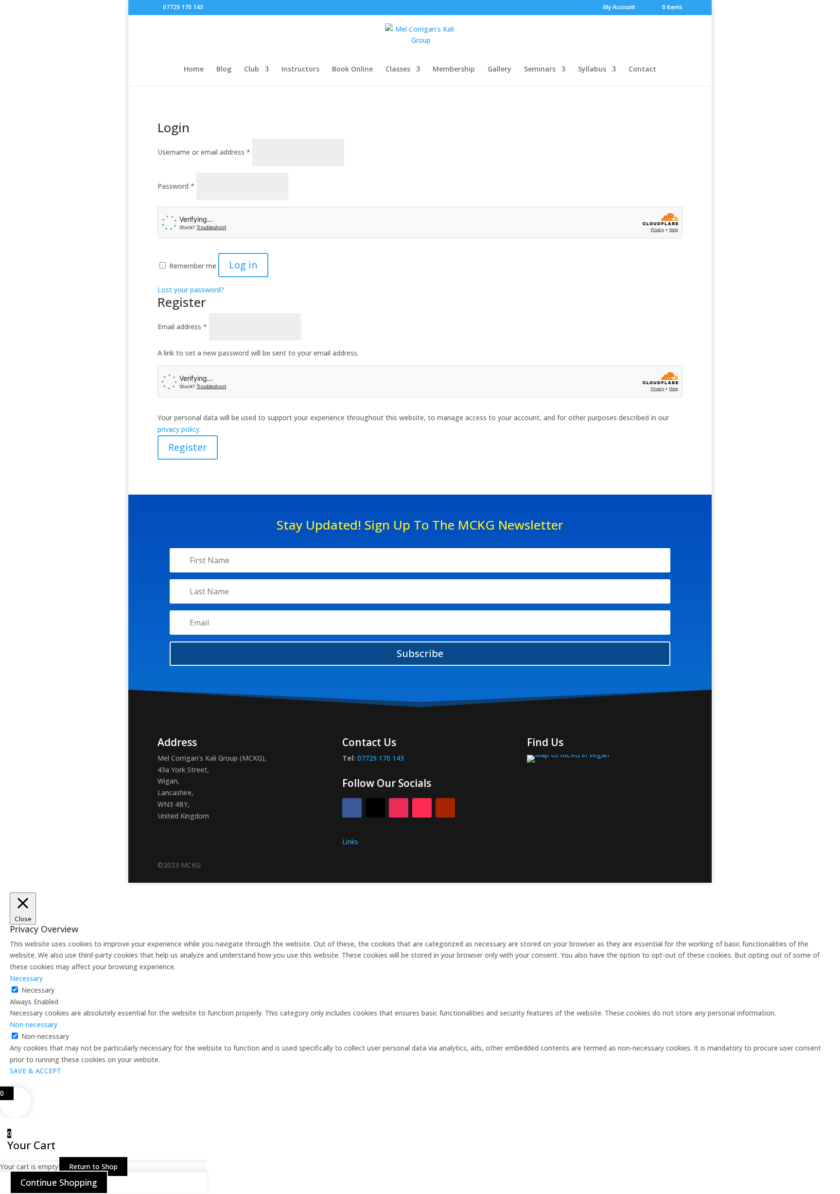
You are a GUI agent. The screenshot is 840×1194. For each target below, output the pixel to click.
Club (251, 69)
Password (176, 186)
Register (187, 447)
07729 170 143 (183, 7)
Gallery (499, 69)
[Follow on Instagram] (398, 808)
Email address (182, 326)
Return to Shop (93, 1166)
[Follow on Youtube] (445, 808)
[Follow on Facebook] (352, 808)
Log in (243, 264)
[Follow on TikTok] (422, 808)
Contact (642, 69)
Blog (223, 69)
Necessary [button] (26, 978)
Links (350, 841)
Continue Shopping (58, 1182)
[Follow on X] (375, 808)
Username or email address (204, 152)
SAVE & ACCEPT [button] (35, 1070)
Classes (397, 69)
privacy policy (178, 429)
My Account (619, 7)
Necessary (37, 990)
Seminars (540, 69)
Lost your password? (191, 289)
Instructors (300, 69)
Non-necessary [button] (33, 1024)
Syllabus (592, 69)
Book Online (352, 69)
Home (194, 69)
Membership (454, 69)
